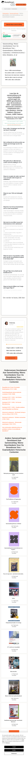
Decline (14, 750)
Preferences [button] (8, 742)
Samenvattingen (14, 13)
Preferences (14, 753)
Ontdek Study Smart (21, 4)
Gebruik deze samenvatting (14, 24)
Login (12, 4)
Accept (14, 746)
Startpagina (6, 13)
